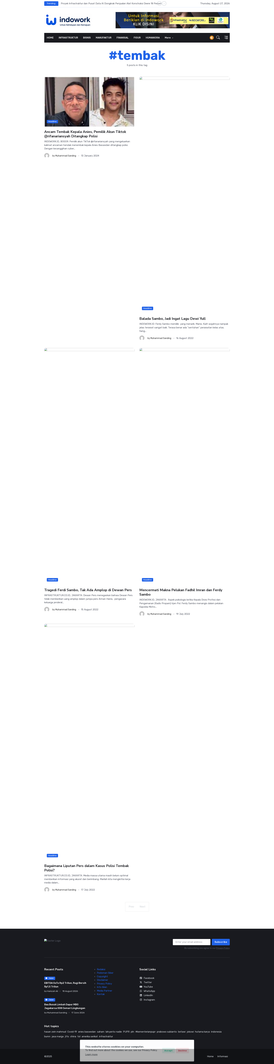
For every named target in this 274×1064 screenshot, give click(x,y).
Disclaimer (102, 980)
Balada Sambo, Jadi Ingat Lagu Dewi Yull (172, 318)
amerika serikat (90, 1036)
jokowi (190, 1031)
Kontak (101, 994)
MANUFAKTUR (103, 37)
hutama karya (202, 1031)
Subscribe (221, 942)
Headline (52, 121)
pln (132, 1031)
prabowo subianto (167, 1031)
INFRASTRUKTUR (68, 37)
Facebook (149, 978)
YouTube (148, 986)
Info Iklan (102, 987)
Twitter (148, 982)
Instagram (149, 999)
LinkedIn (148, 995)
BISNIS (87, 37)
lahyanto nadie (114, 1031)
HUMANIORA (153, 37)
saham (100, 1031)
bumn (47, 1036)
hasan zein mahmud (55, 1031)
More (168, 37)
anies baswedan (87, 1031)
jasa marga (58, 1036)
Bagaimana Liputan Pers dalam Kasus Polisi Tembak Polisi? (86, 868)
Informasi (222, 1056)
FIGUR (137, 37)
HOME (50, 37)
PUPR (126, 1031)
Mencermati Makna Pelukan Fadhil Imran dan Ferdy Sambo (180, 592)
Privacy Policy (223, 948)
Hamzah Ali (52, 991)
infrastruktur (106, 1036)
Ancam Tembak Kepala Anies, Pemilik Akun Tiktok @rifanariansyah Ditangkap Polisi (85, 134)
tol (78, 1036)
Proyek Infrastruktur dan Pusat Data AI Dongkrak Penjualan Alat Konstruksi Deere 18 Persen (111, 3)
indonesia (216, 1031)
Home (210, 1056)
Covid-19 (72, 1031)
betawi (182, 1031)
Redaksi (101, 969)
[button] (218, 37)
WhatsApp (149, 991)
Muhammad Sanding (65, 155)
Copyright (102, 976)
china (73, 1036)
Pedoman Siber (105, 972)
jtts (67, 1036)
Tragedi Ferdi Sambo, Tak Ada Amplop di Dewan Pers (88, 590)
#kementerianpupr (145, 1031)
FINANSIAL (123, 37)
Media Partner (104, 990)
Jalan (51, 978)
